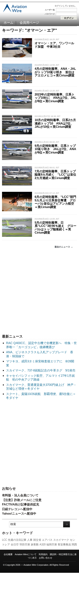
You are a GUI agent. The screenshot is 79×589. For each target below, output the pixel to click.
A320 (43, 544)
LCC (4, 539)
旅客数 (35, 544)
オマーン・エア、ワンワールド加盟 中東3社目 (54, 44)
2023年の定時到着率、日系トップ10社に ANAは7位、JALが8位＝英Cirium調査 (55, 98)
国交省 (37, 539)
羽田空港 (24, 544)
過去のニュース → (63, 247)
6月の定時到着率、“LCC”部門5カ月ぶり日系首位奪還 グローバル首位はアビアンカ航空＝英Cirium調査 (55, 202)
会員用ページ (29, 22)
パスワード (50, 14)
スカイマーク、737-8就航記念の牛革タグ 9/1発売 (40, 370)
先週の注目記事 (17, 539)
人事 (29, 539)
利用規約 (43, 554)
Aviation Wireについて (25, 554)
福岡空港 (51, 544)
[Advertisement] (39, 291)
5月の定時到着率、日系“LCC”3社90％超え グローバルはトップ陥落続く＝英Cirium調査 (55, 227)
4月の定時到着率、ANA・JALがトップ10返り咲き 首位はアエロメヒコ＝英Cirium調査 (55, 72)
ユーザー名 (50, 10)
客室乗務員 (64, 544)
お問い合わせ (45, 558)
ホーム (8, 22)
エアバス (47, 539)
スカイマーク (61, 539)
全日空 (15, 544)
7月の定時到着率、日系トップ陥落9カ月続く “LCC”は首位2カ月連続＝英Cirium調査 (55, 175)
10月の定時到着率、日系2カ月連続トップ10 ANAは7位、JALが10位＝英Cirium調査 (55, 123)
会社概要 (8, 554)
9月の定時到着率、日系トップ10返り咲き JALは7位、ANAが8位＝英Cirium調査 (55, 149)
